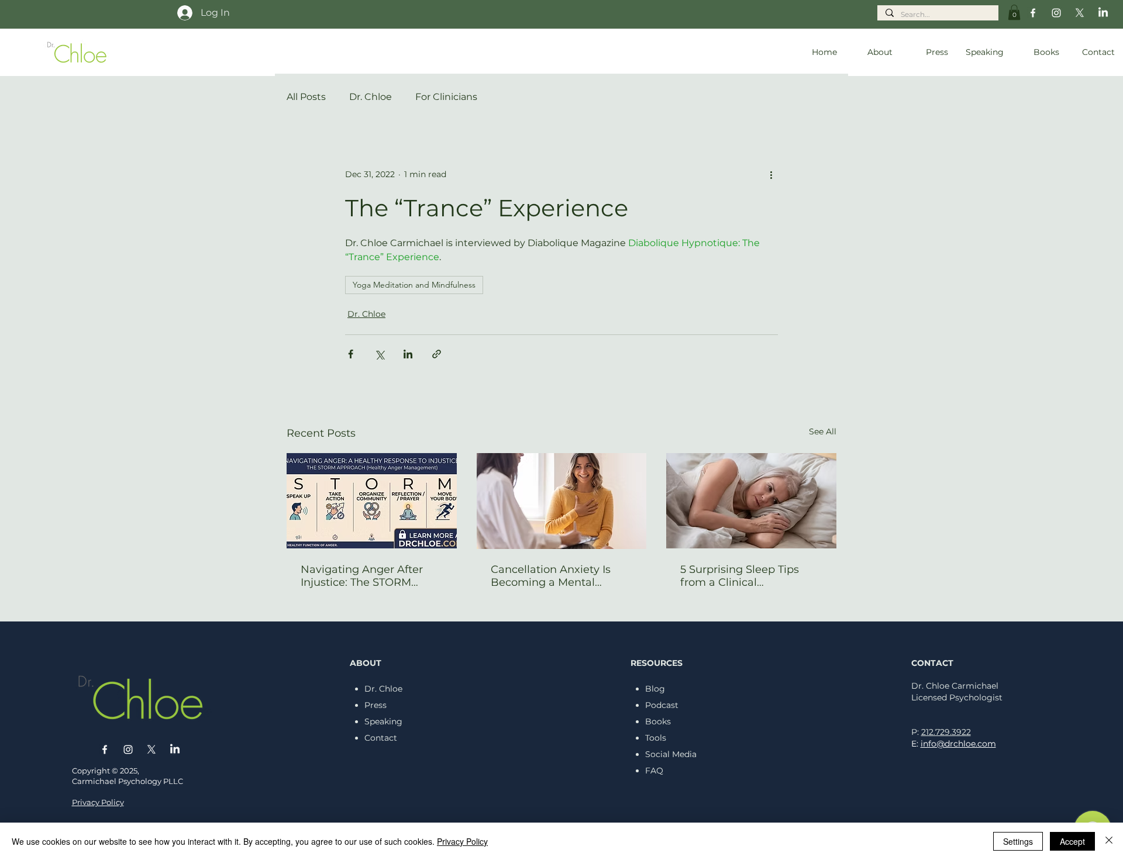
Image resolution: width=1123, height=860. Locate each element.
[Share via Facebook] (350, 354)
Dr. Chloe (370, 96)
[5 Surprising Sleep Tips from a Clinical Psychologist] (751, 500)
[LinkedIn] (1103, 13)
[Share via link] (436, 354)
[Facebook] (1033, 13)
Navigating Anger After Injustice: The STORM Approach (362, 576)
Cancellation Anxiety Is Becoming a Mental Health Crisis (551, 576)
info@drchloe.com (958, 743)
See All (822, 431)
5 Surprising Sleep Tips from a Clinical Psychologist (739, 576)
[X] (1080, 13)
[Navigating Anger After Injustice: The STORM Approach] (372, 500)
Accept (1072, 841)
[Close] (1109, 841)
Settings (1018, 841)
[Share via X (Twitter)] (379, 354)
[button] (1014, 12)
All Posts (306, 96)
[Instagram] (1056, 13)
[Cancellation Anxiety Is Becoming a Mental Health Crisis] (562, 501)
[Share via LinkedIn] (408, 354)
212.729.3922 (946, 732)
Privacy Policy (462, 841)
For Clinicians (446, 96)
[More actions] (771, 174)
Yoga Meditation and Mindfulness (414, 284)
